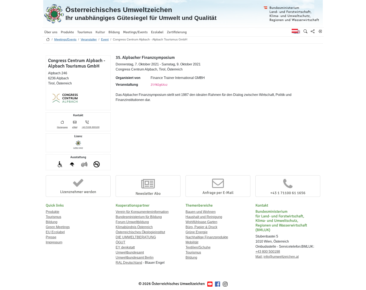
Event (105, 39)
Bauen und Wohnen (201, 212)
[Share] (313, 31)
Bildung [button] (114, 32)
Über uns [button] (50, 32)
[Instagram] (225, 284)
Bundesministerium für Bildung (139, 217)
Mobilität (192, 242)
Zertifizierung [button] (177, 32)
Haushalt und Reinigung (204, 217)
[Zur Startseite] (48, 40)
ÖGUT (120, 242)
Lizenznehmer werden (78, 191)
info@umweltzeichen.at (281, 256)
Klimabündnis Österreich (134, 227)
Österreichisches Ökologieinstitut (140, 232)
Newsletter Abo (148, 193)
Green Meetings (58, 227)
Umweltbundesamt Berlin (135, 257)
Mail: (259, 256)
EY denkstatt (125, 247)
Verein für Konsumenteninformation (142, 212)
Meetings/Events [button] (135, 32)
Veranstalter (89, 39)
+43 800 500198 (267, 251)
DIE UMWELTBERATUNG (136, 237)
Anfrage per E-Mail (217, 192)
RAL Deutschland (129, 262)
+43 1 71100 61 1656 (287, 193)
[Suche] (305, 31)
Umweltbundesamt (130, 252)
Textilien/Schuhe (198, 247)
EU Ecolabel (55, 232)
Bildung (51, 222)
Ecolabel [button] (157, 32)
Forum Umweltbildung (132, 222)
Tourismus (53, 217)
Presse (51, 237)
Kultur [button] (100, 32)
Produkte (52, 212)
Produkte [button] (67, 32)
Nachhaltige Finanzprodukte (207, 237)
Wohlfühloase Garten (201, 222)
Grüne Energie (197, 232)
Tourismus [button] (84, 32)
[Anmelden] (320, 31)
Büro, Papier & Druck (201, 227)
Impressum (54, 242)
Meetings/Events (65, 39)
